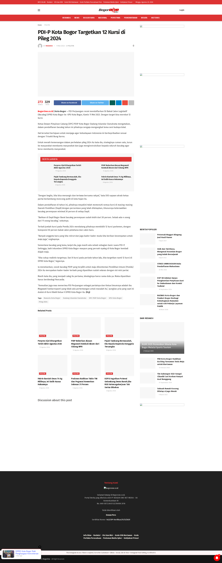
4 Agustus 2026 (111, 391)
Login (181, 10)
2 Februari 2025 (148, 351)
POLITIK (47, 25)
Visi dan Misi (107, 535)
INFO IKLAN (41, 2)
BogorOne (46, 559)
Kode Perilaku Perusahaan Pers (91, 2)
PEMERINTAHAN (130, 18)
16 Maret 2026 (163, 309)
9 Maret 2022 (163, 395)
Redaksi (50, 2)
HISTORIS (155, 18)
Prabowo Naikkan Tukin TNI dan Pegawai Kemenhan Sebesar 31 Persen (84, 381)
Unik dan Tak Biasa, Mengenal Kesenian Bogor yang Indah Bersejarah (169, 251)
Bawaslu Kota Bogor (52, 298)
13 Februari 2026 (164, 368)
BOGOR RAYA (88, 18)
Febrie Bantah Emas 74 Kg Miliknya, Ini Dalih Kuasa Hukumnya (50, 381)
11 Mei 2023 (60, 46)
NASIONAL (102, 18)
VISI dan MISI (58, 2)
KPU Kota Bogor (115, 298)
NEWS (76, 18)
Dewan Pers (111, 515)
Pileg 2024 (43, 302)
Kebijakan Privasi (126, 2)
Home (40, 25)
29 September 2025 (165, 382)
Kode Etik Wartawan (71, 2)
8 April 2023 (162, 258)
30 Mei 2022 (162, 270)
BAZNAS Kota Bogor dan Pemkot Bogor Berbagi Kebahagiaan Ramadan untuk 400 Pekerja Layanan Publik (170, 300)
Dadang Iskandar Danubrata (74, 298)
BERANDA (66, 18)
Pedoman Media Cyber (111, 2)
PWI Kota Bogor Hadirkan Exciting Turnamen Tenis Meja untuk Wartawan (170, 361)
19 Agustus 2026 (60, 171)
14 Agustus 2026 (108, 171)
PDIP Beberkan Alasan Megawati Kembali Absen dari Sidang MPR (85, 344)
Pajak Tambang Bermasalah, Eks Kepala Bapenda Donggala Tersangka (67, 179)
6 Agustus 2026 (77, 388)
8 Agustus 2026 (60, 185)
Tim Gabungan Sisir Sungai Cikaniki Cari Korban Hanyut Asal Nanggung (170, 376)
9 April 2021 (162, 241)
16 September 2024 (165, 289)
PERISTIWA (115, 18)
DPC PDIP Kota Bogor (97, 298)
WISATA (144, 18)
